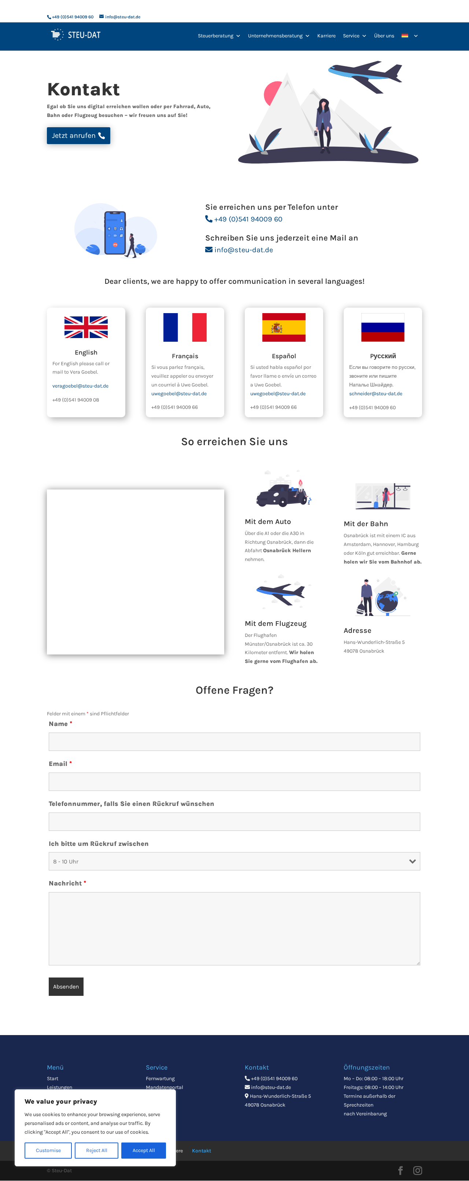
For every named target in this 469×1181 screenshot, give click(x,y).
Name (60, 724)
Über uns (384, 36)
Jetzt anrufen (74, 135)
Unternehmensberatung (275, 36)
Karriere (326, 36)
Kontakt (201, 1151)
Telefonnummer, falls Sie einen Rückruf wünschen (131, 804)
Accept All (144, 1150)
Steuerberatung (215, 36)
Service (351, 36)
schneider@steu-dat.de (375, 393)
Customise (48, 1150)
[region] (95, 1127)
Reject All (96, 1150)
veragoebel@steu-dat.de (80, 386)
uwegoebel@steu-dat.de (179, 393)
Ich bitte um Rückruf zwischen (99, 844)
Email (60, 764)
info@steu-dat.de (243, 250)
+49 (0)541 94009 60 (248, 219)
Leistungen (59, 1087)
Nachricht (67, 883)
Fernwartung (160, 1078)
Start (52, 1078)
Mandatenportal (164, 1087)
